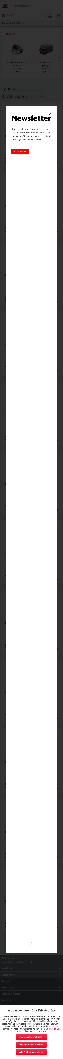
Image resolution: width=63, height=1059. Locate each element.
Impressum (51, 1029)
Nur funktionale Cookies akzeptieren (31, 1045)
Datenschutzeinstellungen (31, 1037)
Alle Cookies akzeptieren (31, 1052)
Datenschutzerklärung (35, 1031)
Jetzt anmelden (20, 151)
